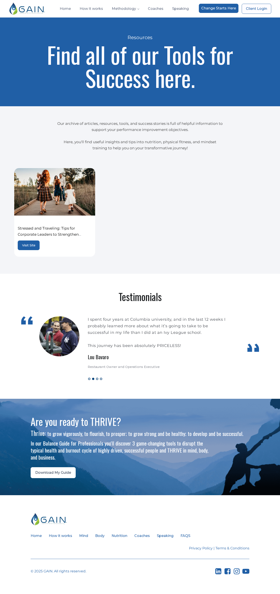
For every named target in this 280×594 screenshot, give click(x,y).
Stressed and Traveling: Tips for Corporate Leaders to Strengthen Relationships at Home (48, 234)
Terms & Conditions (232, 548)
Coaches (155, 9)
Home (65, 9)
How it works (91, 9)
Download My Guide (53, 472)
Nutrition (119, 536)
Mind (83, 536)
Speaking (180, 9)
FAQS (185, 536)
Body (100, 536)
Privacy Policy (201, 548)
